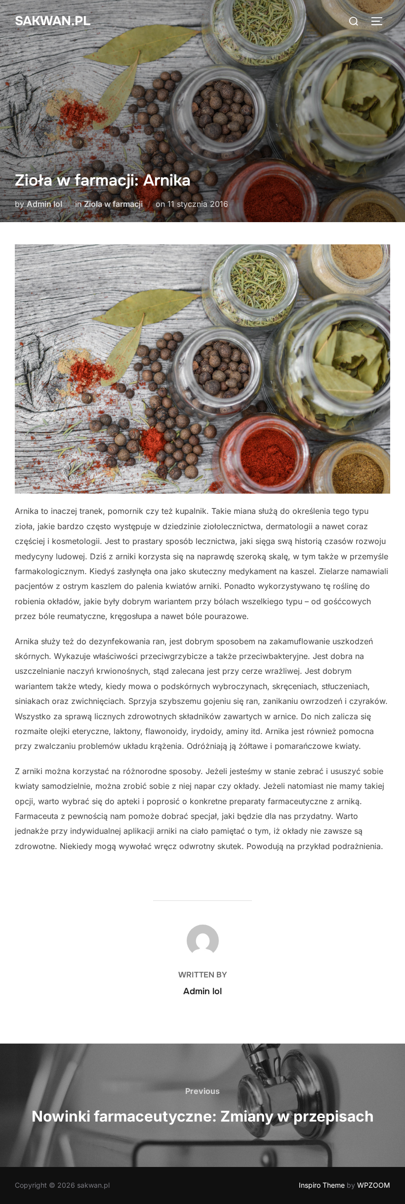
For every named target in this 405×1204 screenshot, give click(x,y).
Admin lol (44, 204)
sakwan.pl (52, 21)
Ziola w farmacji (113, 204)
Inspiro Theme (322, 1185)
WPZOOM (373, 1185)
